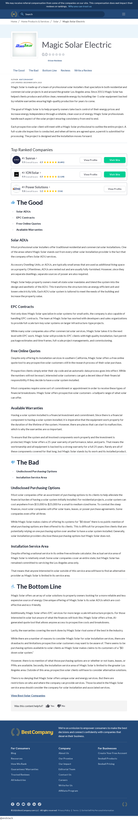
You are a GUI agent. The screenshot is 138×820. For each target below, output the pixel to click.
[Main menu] (123, 14)
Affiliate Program (68, 790)
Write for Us (66, 785)
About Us (64, 753)
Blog (13, 753)
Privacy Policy (64, 810)
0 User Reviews (55, 60)
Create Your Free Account (112, 753)
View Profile (90, 160)
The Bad (33, 70)
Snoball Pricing (106, 763)
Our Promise (66, 758)
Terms (76, 810)
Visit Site (115, 160)
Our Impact (65, 763)
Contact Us (65, 774)
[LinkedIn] (34, 804)
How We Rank (19, 763)
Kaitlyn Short (26, 79)
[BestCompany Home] (14, 14)
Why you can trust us (80, 6)
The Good (19, 70)
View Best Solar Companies (28, 695)
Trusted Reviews (20, 774)
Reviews (65, 70)
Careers (63, 780)
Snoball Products (107, 758)
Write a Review (83, 70)
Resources (17, 758)
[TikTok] (39, 804)
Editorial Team (67, 769)
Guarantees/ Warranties (24, 769)
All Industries (18, 780)
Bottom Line (49, 70)
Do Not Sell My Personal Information (97, 810)
